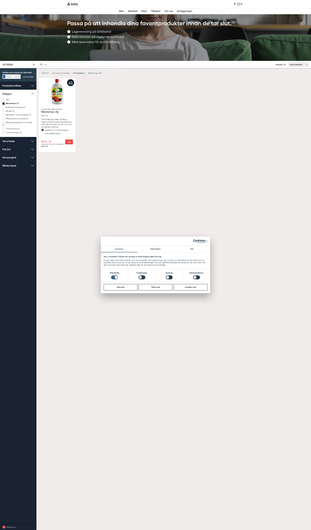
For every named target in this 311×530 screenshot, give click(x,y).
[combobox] (81, 64)
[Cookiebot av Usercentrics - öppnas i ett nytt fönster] (196, 241)
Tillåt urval (155, 287)
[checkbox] (18, 99)
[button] (94, 73)
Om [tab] (191, 249)
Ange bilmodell (28, 76)
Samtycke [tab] (119, 249)
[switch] (141, 277)
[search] (81, 64)
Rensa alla (11, 527)
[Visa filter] (33, 64)
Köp (69, 142)
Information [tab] (155, 249)
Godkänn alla (190, 287)
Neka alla (120, 287)
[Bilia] (72, 4)
